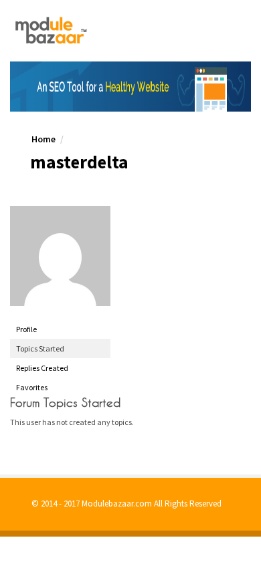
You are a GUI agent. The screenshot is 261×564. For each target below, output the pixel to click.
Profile (26, 329)
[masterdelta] (60, 256)
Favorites (32, 387)
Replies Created (42, 368)
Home (43, 139)
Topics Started (40, 348)
